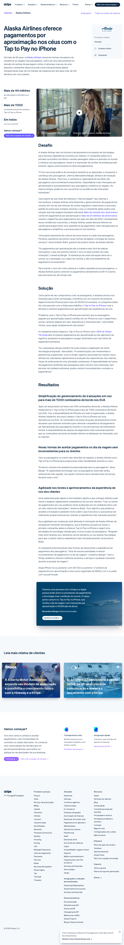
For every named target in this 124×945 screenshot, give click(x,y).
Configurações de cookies (105, 832)
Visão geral (86, 13)
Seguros (67, 853)
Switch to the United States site (76, 939)
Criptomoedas (40, 822)
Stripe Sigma (39, 870)
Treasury (38, 880)
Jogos (66, 846)
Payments (38, 856)
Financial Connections (43, 833)
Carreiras (98, 848)
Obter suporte (100, 868)
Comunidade (99, 805)
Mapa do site (99, 828)
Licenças (97, 825)
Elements (38, 829)
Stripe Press (99, 855)
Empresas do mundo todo (75, 819)
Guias (96, 795)
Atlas (36, 799)
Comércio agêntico (72, 802)
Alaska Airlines (34, 57)
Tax (35, 873)
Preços (75, 4)
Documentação (70, 902)
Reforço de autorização (44, 802)
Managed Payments (42, 849)
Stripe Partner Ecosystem (75, 889)
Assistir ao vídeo (51, 618)
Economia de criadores (73, 843)
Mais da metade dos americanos (101, 212)
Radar (36, 863)
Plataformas (69, 833)
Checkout (38, 812)
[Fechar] (119, 932)
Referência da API (102, 746)
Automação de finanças (74, 816)
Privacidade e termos (103, 815)
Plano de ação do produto (105, 845)
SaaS (66, 836)
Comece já (10, 759)
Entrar (88, 4)
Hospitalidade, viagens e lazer (76, 849)
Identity (37, 836)
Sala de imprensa (101, 851)
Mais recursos (100, 835)
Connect (37, 819)
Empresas (68, 795)
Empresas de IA (70, 839)
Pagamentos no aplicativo (75, 822)
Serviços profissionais (73, 866)
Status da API (69, 908)
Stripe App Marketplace (74, 885)
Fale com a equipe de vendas (18, 135)
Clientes (8, 12)
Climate (37, 816)
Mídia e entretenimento (74, 856)
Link (35, 846)
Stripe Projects (70, 918)
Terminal (37, 876)
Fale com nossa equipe (106, 4)
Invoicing (37, 839)
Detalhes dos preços (73, 749)
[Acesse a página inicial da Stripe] (6, 791)
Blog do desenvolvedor (73, 922)
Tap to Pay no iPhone (95, 305)
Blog (96, 802)
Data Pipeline (39, 826)
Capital (37, 809)
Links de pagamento (42, 853)
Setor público (69, 869)
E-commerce (69, 809)
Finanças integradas (72, 812)
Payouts (37, 860)
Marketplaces (69, 826)
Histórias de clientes (102, 799)
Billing (36, 805)
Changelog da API (71, 912)
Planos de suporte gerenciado (106, 871)
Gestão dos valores (72, 829)
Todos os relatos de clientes (107, 13)
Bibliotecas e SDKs (72, 915)
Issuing (37, 843)
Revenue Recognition (43, 866)
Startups (67, 799)
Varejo (66, 873)
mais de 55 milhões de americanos (99, 215)
